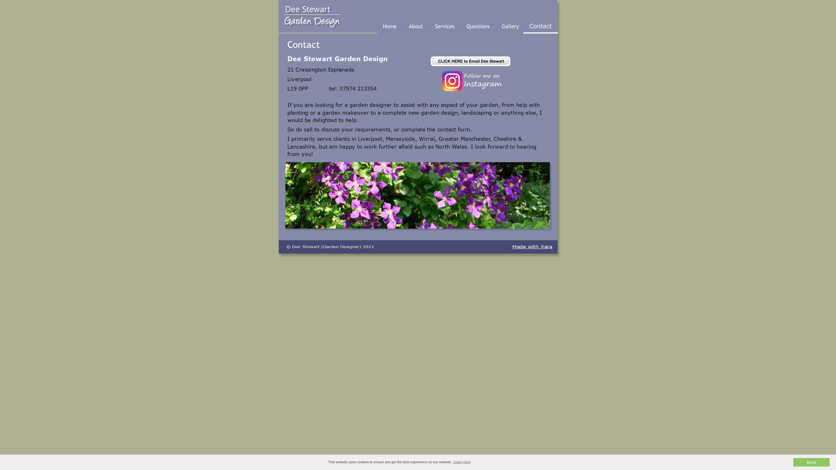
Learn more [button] (462, 462)
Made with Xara (532, 246)
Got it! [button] (811, 462)
